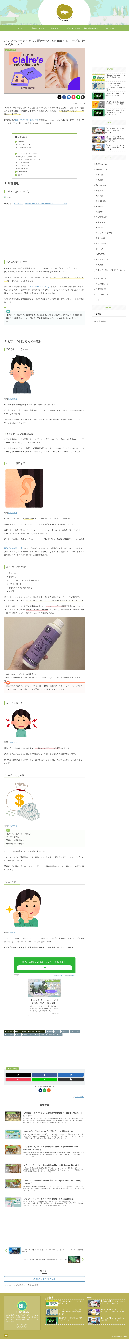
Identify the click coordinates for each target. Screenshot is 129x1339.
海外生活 (31, 1031)
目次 (20, 137)
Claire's (50, 1031)
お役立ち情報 (10, 1031)
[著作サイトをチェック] (40, 1090)
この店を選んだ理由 (24, 147)
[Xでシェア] (59, 97)
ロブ (37, 1034)
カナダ (57, 1031)
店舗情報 (20, 141)
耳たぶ (60, 1034)
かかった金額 (22, 171)
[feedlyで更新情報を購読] (44, 1090)
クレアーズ (66, 1031)
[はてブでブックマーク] (69, 97)
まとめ (19, 175)
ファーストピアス (28, 1034)
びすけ (61, 975)
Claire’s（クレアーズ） (25, 144)
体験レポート (41, 1031)
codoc (72, 975)
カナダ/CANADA (21, 1031)
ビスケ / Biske (23, 1312)
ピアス (18, 1034)
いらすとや (12, 399)
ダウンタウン (75, 1031)
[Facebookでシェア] (64, 97)
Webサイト (18, 204)
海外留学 (52, 1034)
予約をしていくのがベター (27, 156)
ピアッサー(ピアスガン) (39, 287)
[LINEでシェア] (78, 97)
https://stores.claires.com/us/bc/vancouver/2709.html (46, 204)
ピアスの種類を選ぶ (24, 162)
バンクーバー (10, 1034)
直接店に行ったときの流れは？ (29, 159)
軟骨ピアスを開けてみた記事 (27, 120)
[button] (83, 97)
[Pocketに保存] (73, 97)
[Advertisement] (44, 1052)
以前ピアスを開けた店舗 (14, 548)
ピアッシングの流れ (24, 165)
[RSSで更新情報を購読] (49, 1090)
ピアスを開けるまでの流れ (27, 153)
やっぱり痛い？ (23, 168)
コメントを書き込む (46, 1279)
